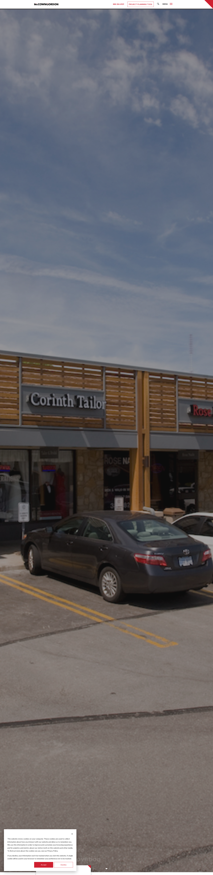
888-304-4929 (118, 4)
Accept (43, 865)
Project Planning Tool (140, 4)
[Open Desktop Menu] (171, 4)
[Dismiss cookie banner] (72, 834)
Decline (63, 865)
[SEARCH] (158, 4)
